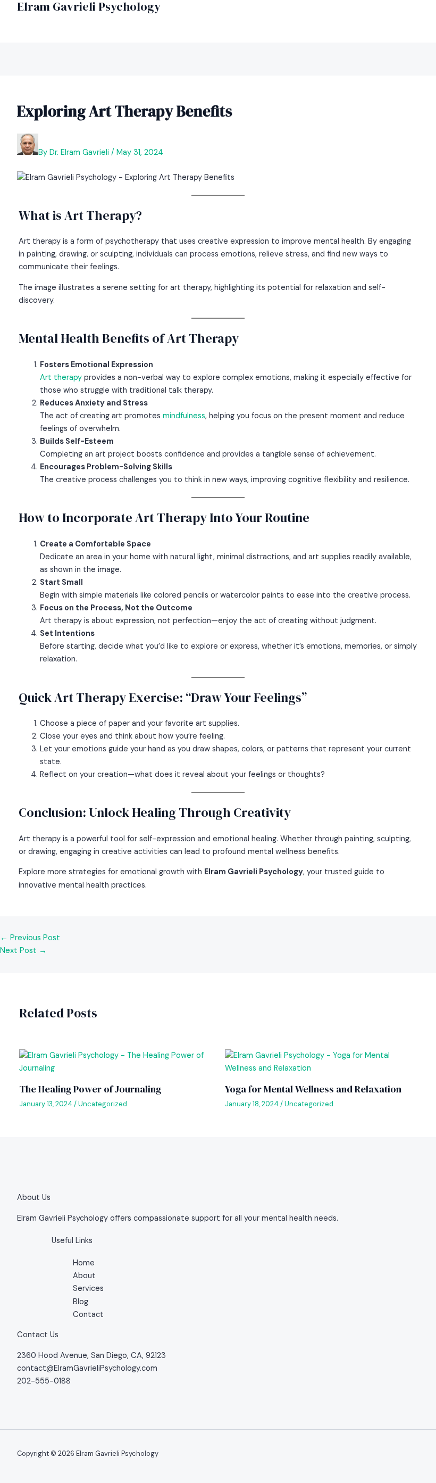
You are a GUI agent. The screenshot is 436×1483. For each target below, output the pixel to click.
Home (84, 1263)
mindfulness (184, 416)
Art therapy (61, 377)
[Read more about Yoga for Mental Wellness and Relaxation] (321, 1068)
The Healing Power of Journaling (90, 1089)
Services (88, 1288)
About (84, 1276)
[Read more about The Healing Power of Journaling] (115, 1068)
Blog (80, 1302)
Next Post (23, 951)
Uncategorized (102, 1103)
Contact (88, 1315)
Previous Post (30, 938)
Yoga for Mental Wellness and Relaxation (313, 1089)
